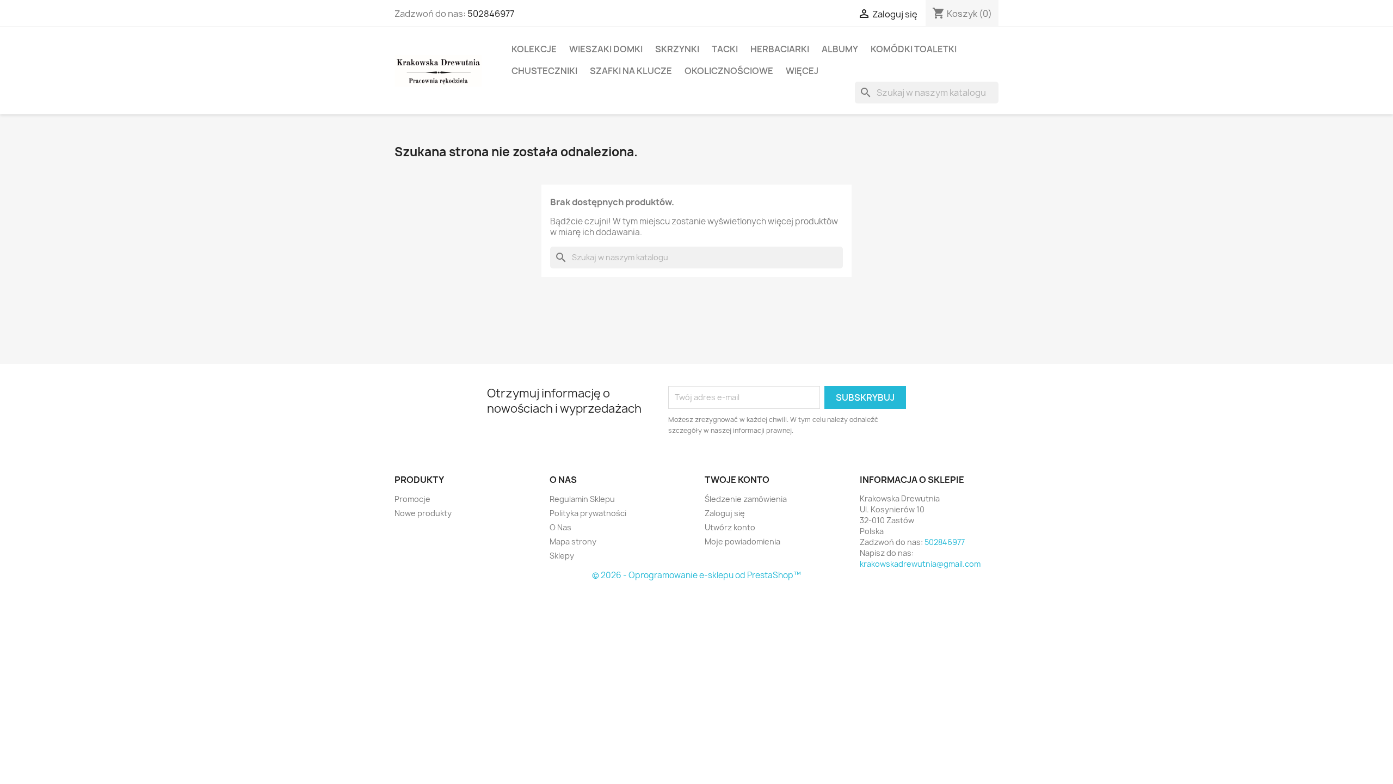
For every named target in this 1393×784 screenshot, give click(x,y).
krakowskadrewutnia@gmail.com (920, 564)
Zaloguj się (725, 513)
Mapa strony (573, 541)
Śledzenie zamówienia (746, 499)
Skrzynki (677, 49)
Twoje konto (737, 480)
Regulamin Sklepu (582, 499)
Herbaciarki (779, 49)
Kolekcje (534, 49)
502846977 (490, 14)
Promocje (412, 499)
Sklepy (562, 555)
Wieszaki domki (606, 49)
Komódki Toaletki (914, 49)
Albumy (840, 49)
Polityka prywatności (588, 513)
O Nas (560, 527)
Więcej (802, 71)
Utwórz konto (730, 527)
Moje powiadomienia (742, 541)
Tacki (725, 49)
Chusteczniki (544, 71)
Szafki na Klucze (631, 71)
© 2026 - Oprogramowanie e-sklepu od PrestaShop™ (696, 575)
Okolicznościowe (729, 71)
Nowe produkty (423, 513)
